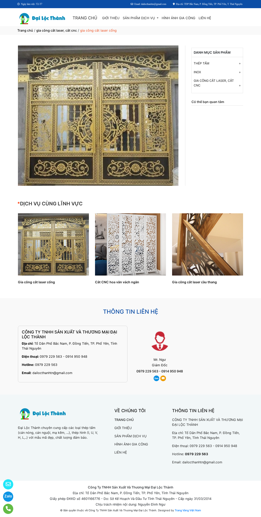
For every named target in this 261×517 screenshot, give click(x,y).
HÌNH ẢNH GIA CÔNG (178, 18)
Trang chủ (25, 30)
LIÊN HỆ (205, 18)
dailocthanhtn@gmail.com (52, 373)
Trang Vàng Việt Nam (188, 510)
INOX (197, 72)
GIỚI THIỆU (110, 18)
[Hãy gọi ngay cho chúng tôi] (5, 509)
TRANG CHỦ (85, 17)
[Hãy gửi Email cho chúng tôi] (5, 484)
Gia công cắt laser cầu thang (194, 282)
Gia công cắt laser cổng (36, 282)
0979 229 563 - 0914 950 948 (63, 356)
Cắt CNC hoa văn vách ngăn (117, 282)
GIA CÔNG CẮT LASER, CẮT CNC (214, 83)
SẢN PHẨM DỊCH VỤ (139, 18)
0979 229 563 (46, 365)
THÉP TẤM (201, 63)
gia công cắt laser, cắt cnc (56, 30)
